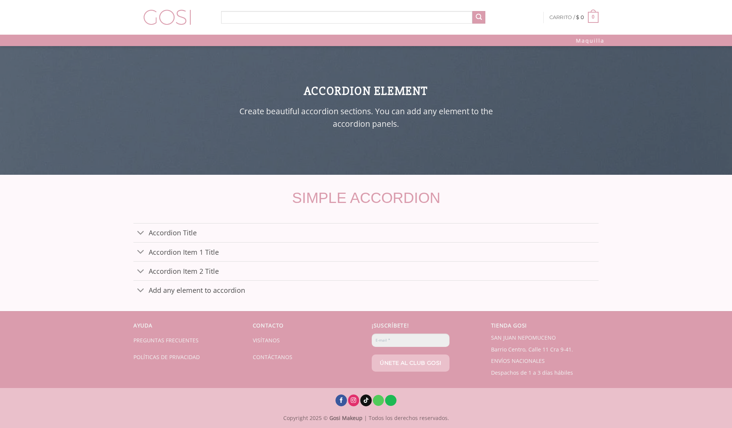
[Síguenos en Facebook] (341, 400)
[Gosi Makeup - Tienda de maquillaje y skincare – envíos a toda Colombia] (171, 17)
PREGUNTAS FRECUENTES (166, 340)
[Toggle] (140, 233)
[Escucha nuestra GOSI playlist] (390, 400)
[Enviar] (478, 17)
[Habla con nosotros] (378, 400)
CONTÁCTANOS (272, 357)
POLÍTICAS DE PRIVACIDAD (166, 357)
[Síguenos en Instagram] (354, 400)
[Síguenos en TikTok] (366, 400)
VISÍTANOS (266, 340)
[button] (574, 17)
